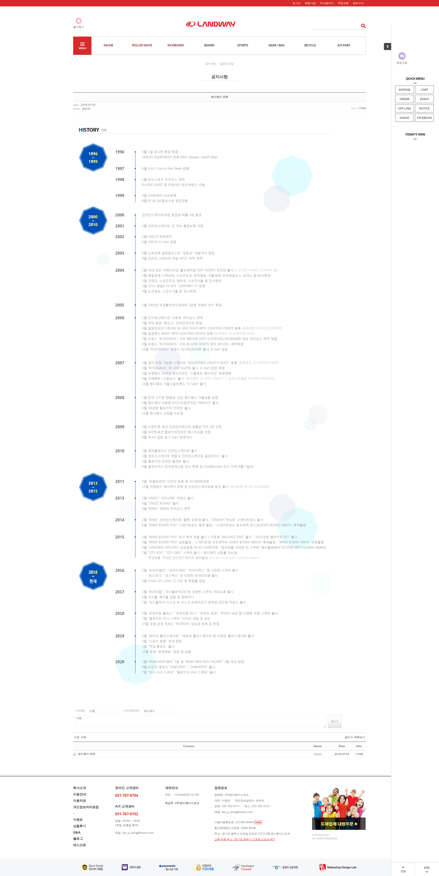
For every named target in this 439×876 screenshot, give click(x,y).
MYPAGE (404, 90)
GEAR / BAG (276, 45)
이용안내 (79, 794)
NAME (81, 711)
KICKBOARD (175, 45)
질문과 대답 (227, 64)
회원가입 (310, 3)
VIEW (258, 822)
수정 (76, 737)
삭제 (83, 737)
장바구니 (358, 3)
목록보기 (359, 737)
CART (424, 90)
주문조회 (343, 3)
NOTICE (424, 108)
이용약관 (79, 800)
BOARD (209, 45)
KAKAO (404, 118)
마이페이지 (327, 3)
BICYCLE (310, 45)
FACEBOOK (424, 118)
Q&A (76, 832)
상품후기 (79, 826)
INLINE (108, 45)
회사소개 (79, 787)
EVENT (424, 99)
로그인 (296, 3)
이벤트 (78, 819)
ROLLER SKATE (142, 45)
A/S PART (343, 45)
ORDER (404, 99)
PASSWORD (132, 711)
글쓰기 (349, 737)
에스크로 (79, 845)
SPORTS (242, 45)
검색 (362, 25)
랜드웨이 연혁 (86, 754)
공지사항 (210, 64)
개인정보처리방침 (86, 807)
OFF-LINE (404, 108)
